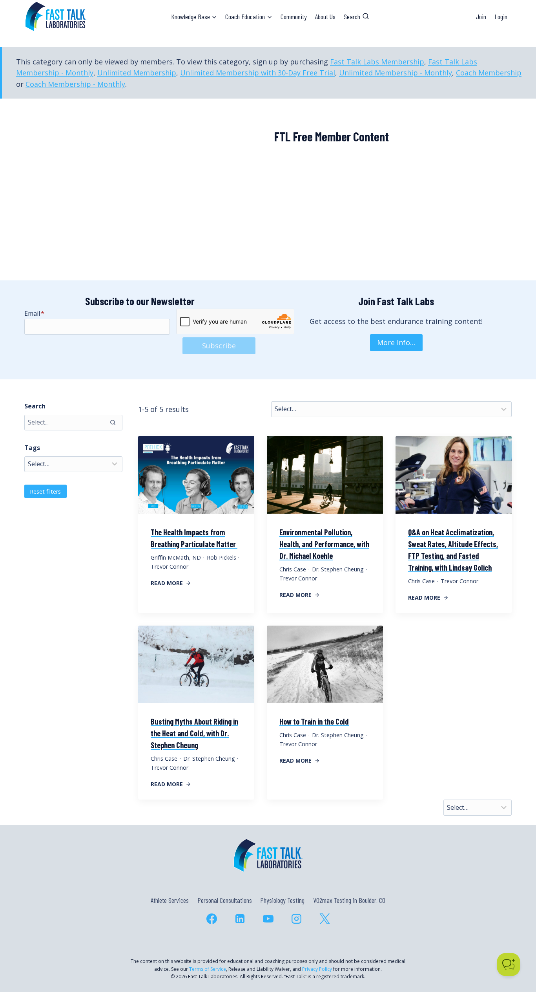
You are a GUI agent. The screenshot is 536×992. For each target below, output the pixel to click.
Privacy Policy (317, 969)
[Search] (112, 422)
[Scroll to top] (515, 952)
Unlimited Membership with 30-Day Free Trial (257, 72)
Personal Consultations (224, 900)
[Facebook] (211, 918)
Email (34, 313)
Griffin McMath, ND (176, 557)
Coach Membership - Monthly (75, 84)
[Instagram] (296, 918)
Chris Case (292, 569)
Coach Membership (488, 72)
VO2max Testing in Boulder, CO (349, 900)
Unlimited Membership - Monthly (395, 72)
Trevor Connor (169, 566)
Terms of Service (207, 969)
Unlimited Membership (136, 72)
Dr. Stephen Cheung (338, 569)
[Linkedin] (239, 918)
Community (294, 16)
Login (500, 16)
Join (481, 16)
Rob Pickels (221, 557)
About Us (325, 16)
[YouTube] (268, 918)
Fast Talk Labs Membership (377, 61)
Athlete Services (170, 900)
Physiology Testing (282, 900)
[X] (324, 918)
